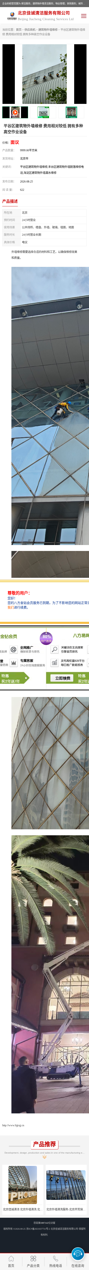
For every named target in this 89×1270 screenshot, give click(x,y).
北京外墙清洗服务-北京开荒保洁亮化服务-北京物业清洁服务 (39, 1209)
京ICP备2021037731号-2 (38, 1229)
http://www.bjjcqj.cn (13, 1125)
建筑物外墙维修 (48, 29)
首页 (18, 29)
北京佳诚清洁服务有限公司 (64, 1229)
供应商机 (29, 29)
